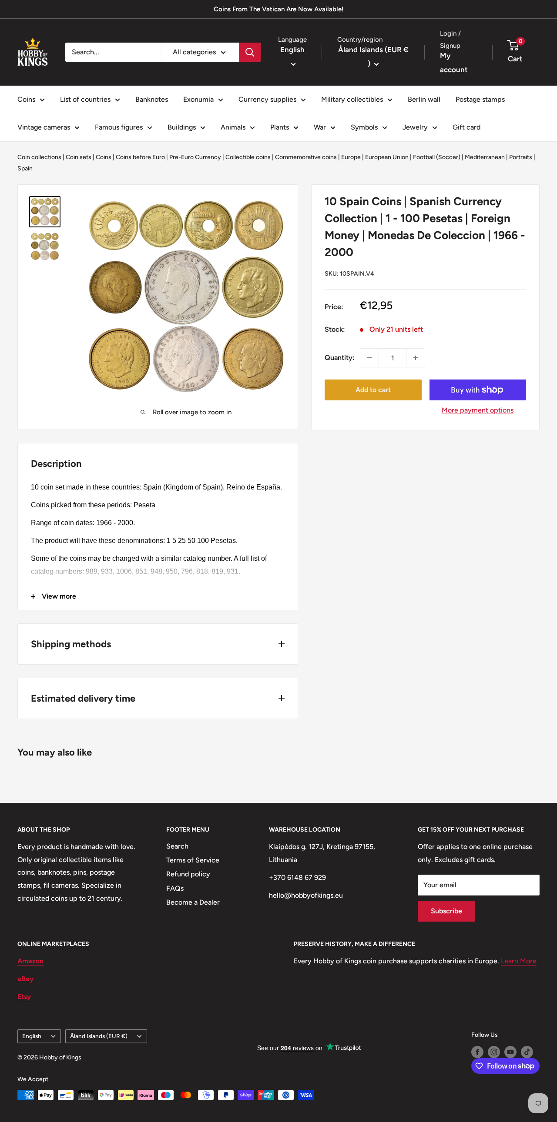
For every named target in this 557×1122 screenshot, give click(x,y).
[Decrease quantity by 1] (369, 358)
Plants (279, 127)
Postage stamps (480, 99)
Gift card (466, 127)
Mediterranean (485, 157)
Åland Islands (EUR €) (99, 1035)
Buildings (182, 127)
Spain (25, 168)
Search (177, 846)
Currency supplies (267, 99)
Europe (351, 157)
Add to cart (373, 390)
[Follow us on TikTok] (527, 1052)
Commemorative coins (306, 157)
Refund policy (188, 874)
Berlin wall (424, 99)
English (31, 1035)
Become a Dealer (193, 902)
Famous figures (119, 127)
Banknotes (151, 99)
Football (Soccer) (436, 157)
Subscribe (446, 911)
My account (454, 62)
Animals (233, 127)
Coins (26, 99)
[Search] (250, 52)
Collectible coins (248, 157)
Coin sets (78, 157)
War (320, 127)
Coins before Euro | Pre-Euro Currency (168, 157)
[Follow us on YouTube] (510, 1052)
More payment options (477, 410)
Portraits (520, 157)
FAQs (175, 888)
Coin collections (39, 157)
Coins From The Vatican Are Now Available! (279, 9)
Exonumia (198, 99)
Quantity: (340, 357)
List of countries (85, 99)
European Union (387, 157)
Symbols (364, 127)
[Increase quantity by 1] (415, 358)
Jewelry (415, 127)
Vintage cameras (43, 127)
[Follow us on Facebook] (477, 1052)
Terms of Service (192, 860)
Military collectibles (352, 99)
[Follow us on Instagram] (494, 1052)
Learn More (519, 961)
